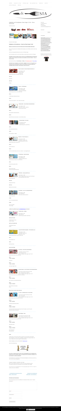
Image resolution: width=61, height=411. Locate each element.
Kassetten (46, 3)
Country (50, 37)
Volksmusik (48, 50)
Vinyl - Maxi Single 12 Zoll (25, 366)
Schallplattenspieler (44, 46)
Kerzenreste (48, 39)
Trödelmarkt (43, 48)
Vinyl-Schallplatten (43, 50)
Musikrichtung (43, 41)
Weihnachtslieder (47, 50)
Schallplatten (17, 367)
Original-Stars (47, 42)
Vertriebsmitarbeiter (44, 49)
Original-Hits (43, 42)
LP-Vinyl (42, 40)
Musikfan (44, 41)
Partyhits (50, 42)
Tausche (49, 47)
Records (42, 44)
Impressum (19, 5)
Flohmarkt (42, 39)
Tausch (47, 47)
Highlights (10, 367)
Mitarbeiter (42, 41)
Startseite (10, 3)
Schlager (49, 46)
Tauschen (42, 48)
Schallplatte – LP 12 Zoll (17, 3)
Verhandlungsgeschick (47, 48)
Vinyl (47, 49)
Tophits (45, 48)
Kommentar (11, 381)
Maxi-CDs (45, 40)
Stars (41, 47)
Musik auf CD (41, 3)
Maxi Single (13, 367)
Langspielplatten (48, 39)
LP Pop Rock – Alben (25, 3)
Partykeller (43, 43)
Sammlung (47, 44)
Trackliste (49, 48)
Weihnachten (43, 50)
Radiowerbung (48, 43)
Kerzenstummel (43, 39)
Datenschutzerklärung (12, 5)
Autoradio (43, 37)
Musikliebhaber (48, 41)
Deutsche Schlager (43, 38)
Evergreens (48, 38)
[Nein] (59, 408)
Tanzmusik (44, 47)
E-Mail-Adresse (11, 394)
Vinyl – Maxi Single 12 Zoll (33, 3)
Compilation (47, 37)
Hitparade (45, 39)
